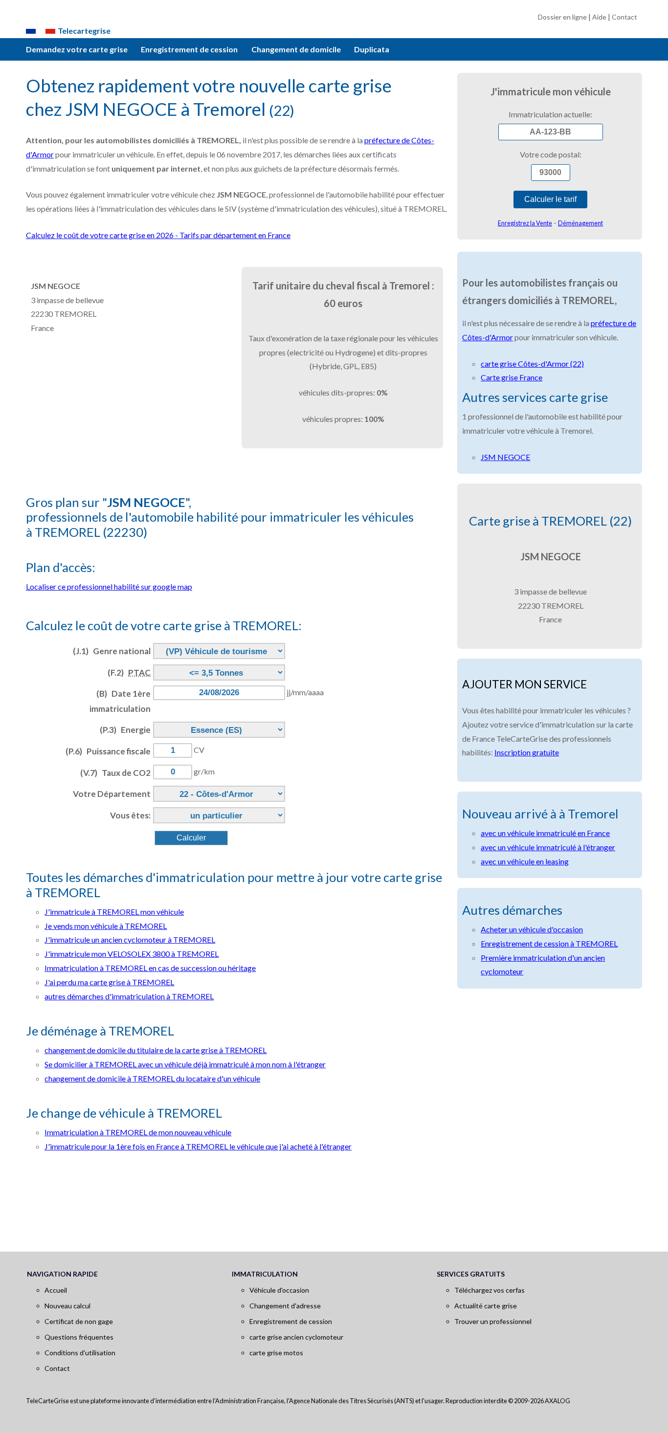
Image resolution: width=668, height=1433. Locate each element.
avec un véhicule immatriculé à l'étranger (548, 847)
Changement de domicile (296, 49)
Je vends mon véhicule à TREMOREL (106, 925)
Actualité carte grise (485, 1305)
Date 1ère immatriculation (120, 701)
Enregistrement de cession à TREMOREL (549, 943)
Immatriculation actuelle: (550, 114)
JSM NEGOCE (505, 457)
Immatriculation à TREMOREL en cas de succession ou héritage (150, 967)
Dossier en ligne (562, 17)
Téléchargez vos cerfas (489, 1290)
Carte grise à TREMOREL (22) (550, 520)
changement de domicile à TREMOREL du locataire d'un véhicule (152, 1078)
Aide (599, 17)
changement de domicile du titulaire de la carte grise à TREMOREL (156, 1050)
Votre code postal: (550, 154)
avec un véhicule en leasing (525, 861)
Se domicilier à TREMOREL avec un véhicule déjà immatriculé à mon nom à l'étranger (185, 1064)
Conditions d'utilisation (80, 1352)
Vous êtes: (130, 815)
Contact (624, 17)
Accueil (56, 1290)
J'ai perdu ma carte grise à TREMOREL (109, 982)
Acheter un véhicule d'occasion (532, 929)
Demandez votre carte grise (77, 49)
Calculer (191, 838)
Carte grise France (511, 377)
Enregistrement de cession (189, 49)
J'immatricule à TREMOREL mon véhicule (114, 911)
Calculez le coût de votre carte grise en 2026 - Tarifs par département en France (158, 235)
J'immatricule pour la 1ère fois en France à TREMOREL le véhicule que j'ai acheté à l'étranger (198, 1146)
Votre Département (112, 794)
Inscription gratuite (526, 752)
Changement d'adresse (285, 1305)
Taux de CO (115, 773)
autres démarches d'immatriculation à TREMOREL (129, 996)
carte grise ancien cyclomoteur (296, 1337)
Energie (125, 730)
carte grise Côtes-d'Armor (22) (532, 363)
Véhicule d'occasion (279, 1290)
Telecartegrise (84, 30)
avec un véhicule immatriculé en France (545, 833)
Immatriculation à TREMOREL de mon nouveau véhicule (138, 1132)
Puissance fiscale (108, 751)
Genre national (112, 651)
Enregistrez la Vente (525, 223)
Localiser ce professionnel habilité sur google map (109, 586)
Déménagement (580, 223)
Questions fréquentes (79, 1337)
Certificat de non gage (79, 1321)
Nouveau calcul (67, 1305)
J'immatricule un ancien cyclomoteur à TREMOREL (130, 939)
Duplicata (371, 49)
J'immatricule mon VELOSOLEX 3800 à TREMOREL (132, 953)
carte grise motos (276, 1352)
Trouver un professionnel (493, 1321)
